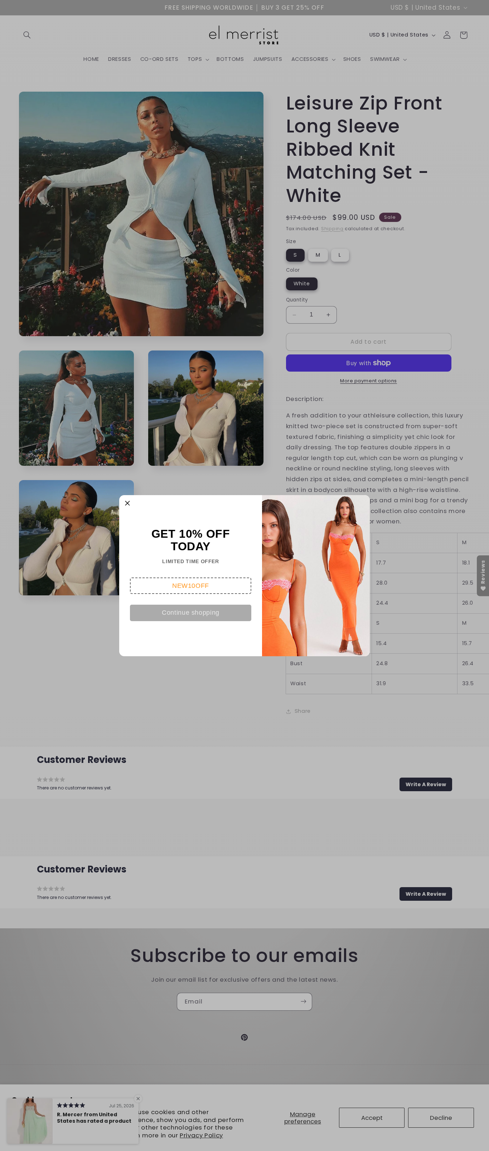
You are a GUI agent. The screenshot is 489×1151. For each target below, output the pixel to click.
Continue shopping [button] (190, 612)
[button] (190, 585)
